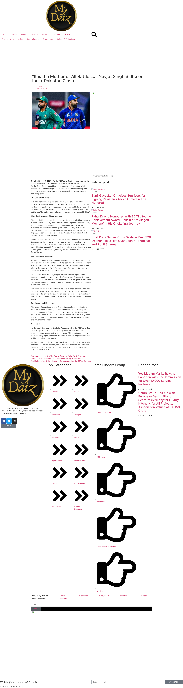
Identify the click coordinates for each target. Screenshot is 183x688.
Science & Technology (66, 39)
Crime (20, 39)
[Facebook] (3, 421)
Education (34, 34)
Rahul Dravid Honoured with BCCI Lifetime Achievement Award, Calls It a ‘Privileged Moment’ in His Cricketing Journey (121, 220)
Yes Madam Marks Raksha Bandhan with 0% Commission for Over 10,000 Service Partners (159, 379)
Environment (48, 39)
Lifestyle (56, 34)
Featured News (8, 39)
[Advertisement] (91, 57)
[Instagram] (14, 421)
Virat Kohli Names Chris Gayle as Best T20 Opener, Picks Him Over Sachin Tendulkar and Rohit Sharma (121, 240)
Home (4, 34)
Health (67, 34)
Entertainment (33, 39)
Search (35, 609)
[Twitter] (9, 421)
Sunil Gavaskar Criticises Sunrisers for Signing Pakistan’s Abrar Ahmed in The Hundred (119, 199)
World (23, 34)
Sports (76, 34)
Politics (14, 34)
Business (45, 34)
